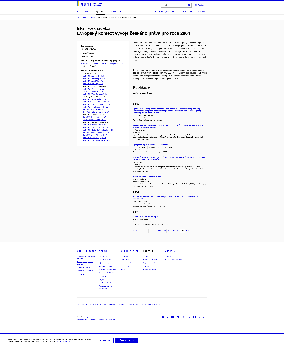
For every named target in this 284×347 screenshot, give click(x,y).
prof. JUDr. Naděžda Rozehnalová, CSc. (98, 130)
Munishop (139, 304)
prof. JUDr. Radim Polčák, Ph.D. (95, 125)
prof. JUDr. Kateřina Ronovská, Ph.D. (97, 127)
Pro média (168, 263)
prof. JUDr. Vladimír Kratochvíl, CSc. (97, 104)
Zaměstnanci (188, 11)
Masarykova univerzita (90, 317)
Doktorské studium (83, 267)
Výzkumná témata (105, 266)
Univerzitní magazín (84, 304)
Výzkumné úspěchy (106, 263)
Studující (176, 11)
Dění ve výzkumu (105, 259)
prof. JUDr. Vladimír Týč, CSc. (94, 138)
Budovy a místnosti (149, 269)
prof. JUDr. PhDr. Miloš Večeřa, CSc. (97, 140)
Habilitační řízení (105, 283)
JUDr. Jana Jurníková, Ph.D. (94, 91)
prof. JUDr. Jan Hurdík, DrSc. (94, 76)
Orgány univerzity (149, 263)
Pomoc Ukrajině (161, 11)
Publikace (102, 276)
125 (159, 231)
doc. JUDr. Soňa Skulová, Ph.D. (95, 135)
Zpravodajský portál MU (173, 259)
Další (188, 231)
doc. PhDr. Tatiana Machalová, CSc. (97, 112)
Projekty (102, 280)
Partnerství (125, 266)
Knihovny (146, 266)
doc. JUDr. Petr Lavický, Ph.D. (94, 109)
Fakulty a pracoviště (150, 259)
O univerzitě (129, 251)
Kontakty (146, 256)
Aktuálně (171, 251)
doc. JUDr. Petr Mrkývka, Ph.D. (95, 117)
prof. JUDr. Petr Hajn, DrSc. (93, 89)
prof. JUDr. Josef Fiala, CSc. (94, 81)
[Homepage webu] (89, 3)
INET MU (103, 304)
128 (173, 231)
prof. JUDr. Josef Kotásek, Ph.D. (95, 99)
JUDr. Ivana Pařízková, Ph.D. (94, 120)
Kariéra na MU (126, 263)
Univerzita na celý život (85, 271)
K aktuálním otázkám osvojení (145, 217)
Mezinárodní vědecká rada (108, 273)
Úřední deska (126, 259)
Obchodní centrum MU (126, 304)
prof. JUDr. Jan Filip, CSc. (93, 84)
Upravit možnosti (62, 341)
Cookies (112, 320)
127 (168, 231)
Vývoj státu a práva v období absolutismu (150, 145)
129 (177, 231)
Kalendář (168, 256)
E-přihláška (81, 274)
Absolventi (202, 11)
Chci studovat (86, 251)
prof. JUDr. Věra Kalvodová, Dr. (95, 94)
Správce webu (82, 320)
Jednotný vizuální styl (152, 304)
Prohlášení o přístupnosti (98, 320)
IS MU (95, 304)
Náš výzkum (103, 256)
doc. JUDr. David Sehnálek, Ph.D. (96, 133)
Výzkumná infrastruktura (107, 269)
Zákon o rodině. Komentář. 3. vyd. (147, 177)
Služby (123, 269)
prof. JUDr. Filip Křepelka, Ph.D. (95, 107)
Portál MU (111, 304)
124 (155, 231)
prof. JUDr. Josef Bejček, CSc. (94, 79)
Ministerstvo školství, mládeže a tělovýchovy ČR (101, 63)
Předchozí (139, 231)
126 (164, 231)
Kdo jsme (124, 256)
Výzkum (103, 251)
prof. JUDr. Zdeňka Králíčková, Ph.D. (97, 102)
